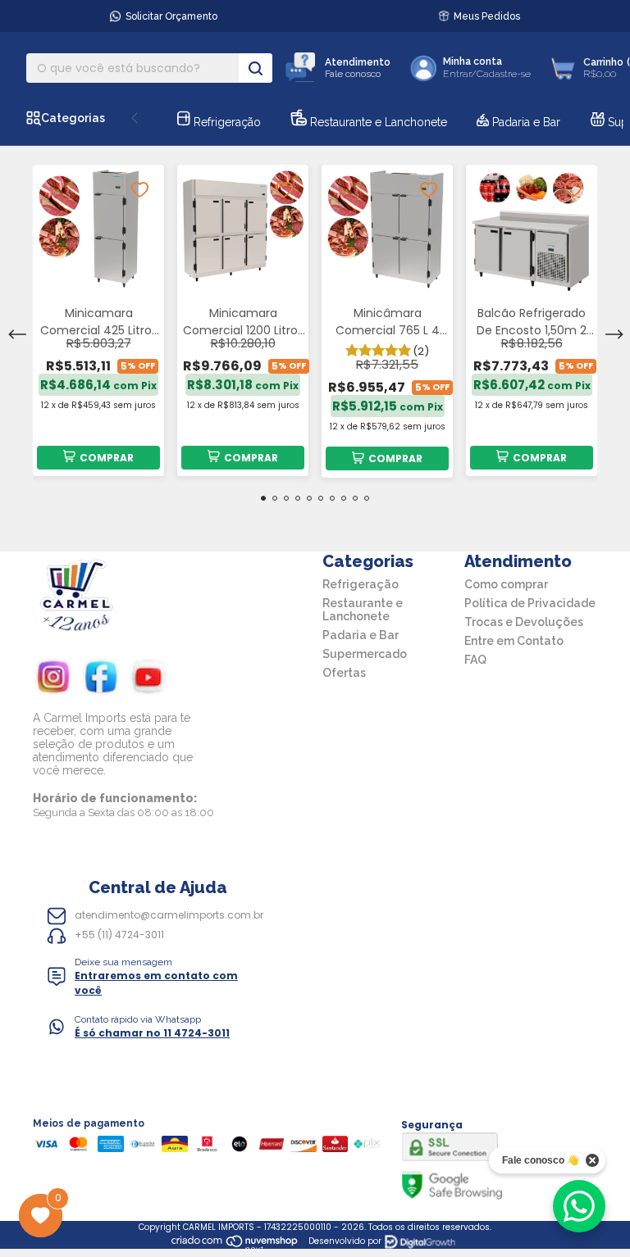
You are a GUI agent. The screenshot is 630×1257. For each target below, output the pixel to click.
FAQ (475, 659)
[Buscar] (255, 68)
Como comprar (506, 584)
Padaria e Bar (524, 122)
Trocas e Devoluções (523, 621)
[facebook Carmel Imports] (100, 679)
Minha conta (472, 61)
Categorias (73, 118)
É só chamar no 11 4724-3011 (152, 1033)
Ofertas (344, 672)
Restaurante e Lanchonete (377, 122)
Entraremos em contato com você (156, 983)
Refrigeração (225, 122)
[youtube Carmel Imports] (148, 679)
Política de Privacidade (530, 603)
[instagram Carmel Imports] (53, 679)
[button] (155, 982)
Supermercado (364, 653)
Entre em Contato (514, 640)
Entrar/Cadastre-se (487, 73)
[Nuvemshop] (235, 1249)
